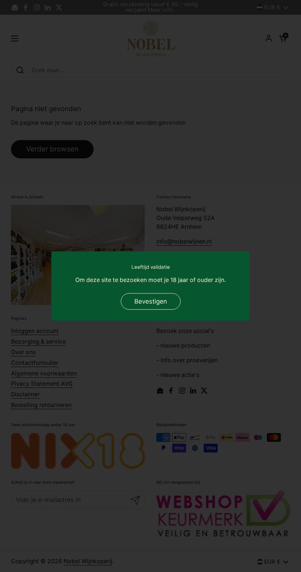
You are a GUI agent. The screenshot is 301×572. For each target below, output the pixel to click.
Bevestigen (150, 301)
